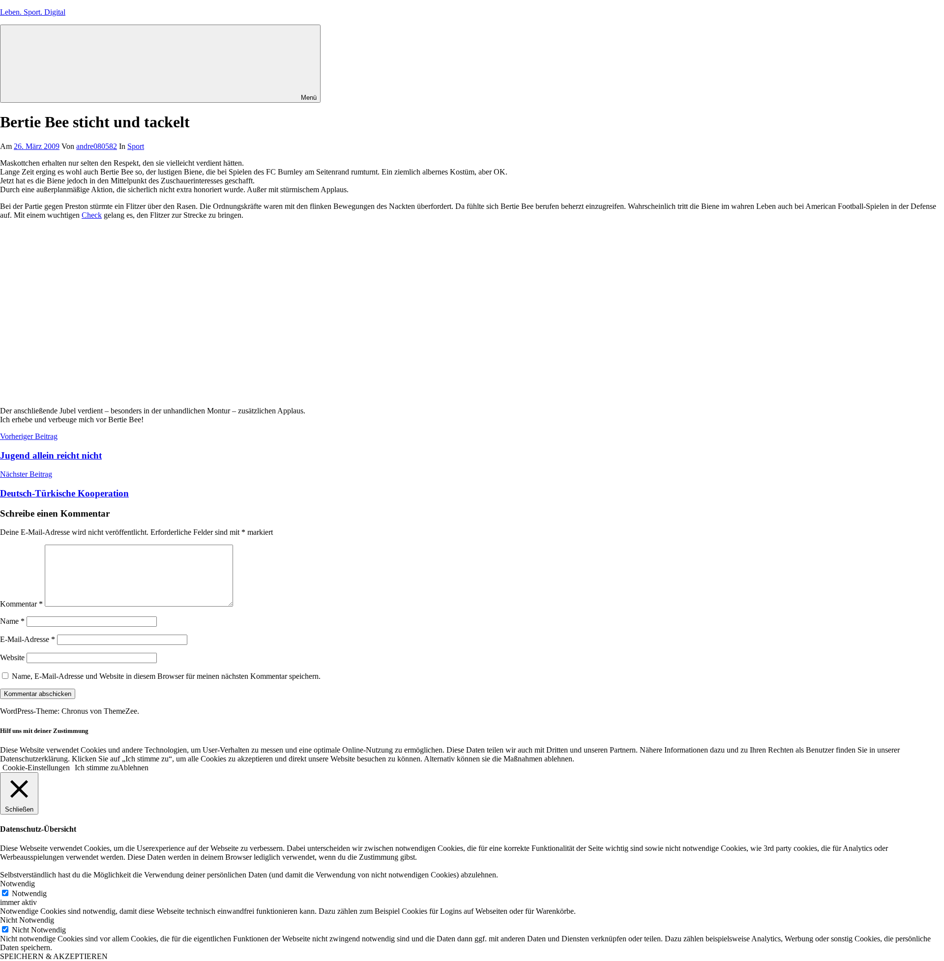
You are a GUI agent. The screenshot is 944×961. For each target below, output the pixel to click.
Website (12, 657)
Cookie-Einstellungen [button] (36, 767)
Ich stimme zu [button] (96, 767)
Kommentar (21, 604)
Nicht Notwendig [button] (27, 920)
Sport (135, 146)
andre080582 (96, 146)
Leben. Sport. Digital (32, 12)
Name (12, 621)
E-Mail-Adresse (27, 639)
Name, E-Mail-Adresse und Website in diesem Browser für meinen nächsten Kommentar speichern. (166, 676)
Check (92, 215)
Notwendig (29, 893)
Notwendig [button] (17, 883)
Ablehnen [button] (133, 767)
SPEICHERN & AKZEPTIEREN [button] (54, 956)
